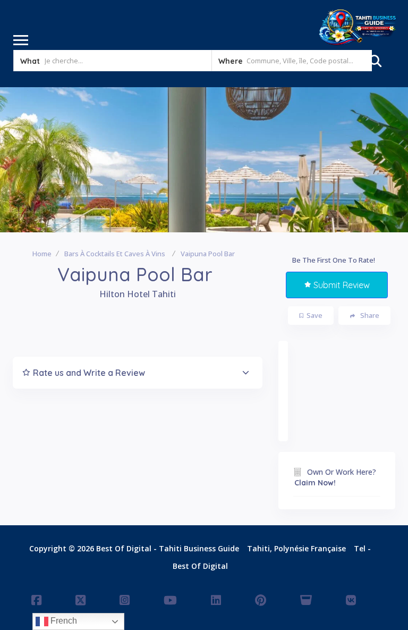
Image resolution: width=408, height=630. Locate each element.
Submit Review (341, 285)
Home (42, 253)
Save (314, 315)
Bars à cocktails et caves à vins (114, 253)
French (62, 620)
